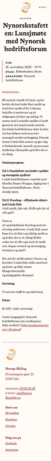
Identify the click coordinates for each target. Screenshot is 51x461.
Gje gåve (10, 426)
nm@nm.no (24, 393)
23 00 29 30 (27, 388)
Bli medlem (12, 413)
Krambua (11, 419)
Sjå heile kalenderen (10, 92)
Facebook (11, 443)
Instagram (11, 449)
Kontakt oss (13, 397)
